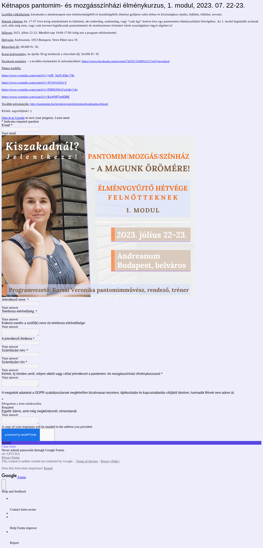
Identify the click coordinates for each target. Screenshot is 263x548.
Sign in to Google (13, 118)
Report (48, 468)
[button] (131, 443)
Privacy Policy (110, 461)
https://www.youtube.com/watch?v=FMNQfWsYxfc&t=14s (39, 89)
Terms (16, 457)
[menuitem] (135, 504)
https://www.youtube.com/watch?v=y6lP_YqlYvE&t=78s (38, 75)
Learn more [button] (62, 118)
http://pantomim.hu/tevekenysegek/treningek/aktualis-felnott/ (69, 104)
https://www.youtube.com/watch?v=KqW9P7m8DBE (36, 96)
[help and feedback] (4, 484)
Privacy (7, 457)
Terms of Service (87, 461)
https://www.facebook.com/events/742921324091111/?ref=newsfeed (126, 61)
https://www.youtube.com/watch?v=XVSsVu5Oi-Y (34, 82)
